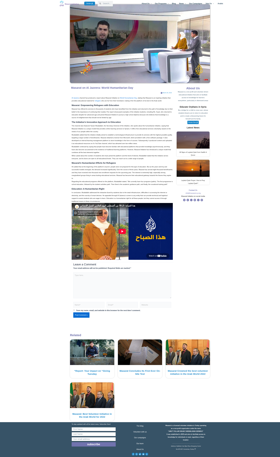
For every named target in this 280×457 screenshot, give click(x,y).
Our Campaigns (195, 3)
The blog (139, 426)
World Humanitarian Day (128, 98)
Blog (174, 3)
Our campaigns (140, 438)
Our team (140, 443)
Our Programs (161, 3)
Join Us (208, 3)
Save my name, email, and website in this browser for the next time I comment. (108, 310)
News (181, 3)
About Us (146, 3)
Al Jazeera (75, 98)
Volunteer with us (140, 432)
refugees (98, 101)
